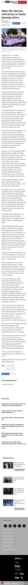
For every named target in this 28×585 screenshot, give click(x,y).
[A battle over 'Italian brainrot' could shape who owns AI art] (8, 502)
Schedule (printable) (8, 546)
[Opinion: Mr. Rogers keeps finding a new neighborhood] (8, 465)
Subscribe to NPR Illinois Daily (10, 549)
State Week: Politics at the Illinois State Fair (13, 418)
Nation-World (10, 365)
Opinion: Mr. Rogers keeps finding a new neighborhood (19, 464)
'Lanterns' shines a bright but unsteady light (19, 479)
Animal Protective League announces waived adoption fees (12, 411)
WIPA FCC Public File (8, 542)
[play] (2, 583)
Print (24, 23)
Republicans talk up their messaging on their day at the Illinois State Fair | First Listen (13, 426)
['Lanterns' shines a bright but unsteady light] (8, 479)
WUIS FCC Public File (8, 539)
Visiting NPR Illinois (7, 536)
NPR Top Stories (11, 369)
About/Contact (6, 532)
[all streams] (26, 583)
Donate (23, 2)
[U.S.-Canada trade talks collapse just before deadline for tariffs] (8, 491)
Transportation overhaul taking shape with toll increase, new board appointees (13, 404)
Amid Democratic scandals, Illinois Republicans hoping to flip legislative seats (14, 442)
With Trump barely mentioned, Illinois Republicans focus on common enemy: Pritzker (12, 435)
